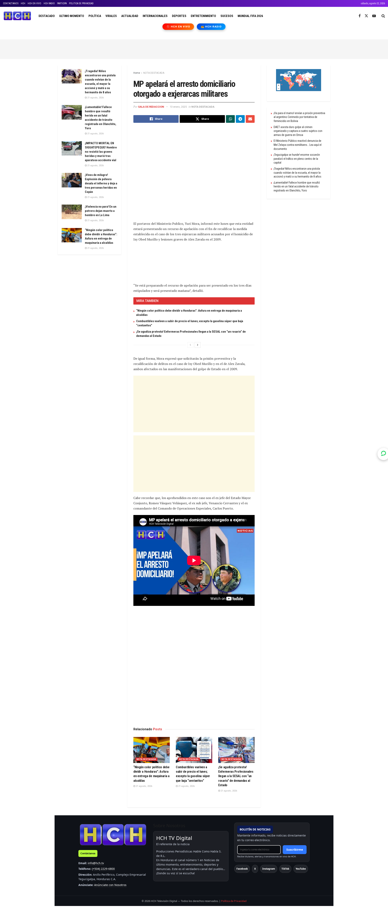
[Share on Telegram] (240, 119)
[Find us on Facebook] (359, 16)
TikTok (285, 868)
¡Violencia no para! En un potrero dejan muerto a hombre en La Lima (100, 211)
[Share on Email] (250, 119)
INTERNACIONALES (155, 16)
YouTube (301, 868)
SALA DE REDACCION (151, 106)
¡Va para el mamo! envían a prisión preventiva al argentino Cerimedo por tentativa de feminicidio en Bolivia (299, 117)
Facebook (242, 868)
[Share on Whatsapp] (230, 119)
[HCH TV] (113, 835)
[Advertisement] (194, 48)
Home (136, 72)
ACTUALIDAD (129, 16)
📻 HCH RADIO (211, 26)
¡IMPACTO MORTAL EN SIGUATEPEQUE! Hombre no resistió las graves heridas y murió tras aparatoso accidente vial (101, 151)
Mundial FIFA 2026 (250, 16)
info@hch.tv (96, 863)
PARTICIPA (62, 3)
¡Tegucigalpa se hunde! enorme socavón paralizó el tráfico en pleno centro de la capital (297, 158)
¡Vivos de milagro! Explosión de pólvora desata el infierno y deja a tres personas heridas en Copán (101, 183)
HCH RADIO (49, 3)
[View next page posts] (198, 345)
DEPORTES (179, 16)
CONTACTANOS (10, 3)
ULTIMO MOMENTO (71, 16)
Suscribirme (294, 849)
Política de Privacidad (234, 901)
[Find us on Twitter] (366, 16)
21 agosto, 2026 (143, 786)
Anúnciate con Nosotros (110, 885)
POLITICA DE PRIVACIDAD (81, 3)
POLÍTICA (95, 16)
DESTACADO (47, 16)
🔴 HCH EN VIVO (178, 26)
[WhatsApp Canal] (383, 454)
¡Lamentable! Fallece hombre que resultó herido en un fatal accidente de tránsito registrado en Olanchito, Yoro (297, 186)
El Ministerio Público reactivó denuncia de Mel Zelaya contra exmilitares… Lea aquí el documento (298, 144)
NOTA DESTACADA (153, 72)
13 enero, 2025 (178, 106)
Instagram (268, 868)
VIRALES (111, 16)
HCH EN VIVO (34, 3)
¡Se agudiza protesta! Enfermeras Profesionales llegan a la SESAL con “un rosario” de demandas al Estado (235, 776)
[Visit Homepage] (17, 16)
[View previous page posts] (190, 345)
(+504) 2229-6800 (103, 869)
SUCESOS (226, 16)
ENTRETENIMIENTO (203, 16)
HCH (23, 3)
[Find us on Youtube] (374, 16)
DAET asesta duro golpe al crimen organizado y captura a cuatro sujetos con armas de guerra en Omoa (298, 131)
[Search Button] (383, 16)
